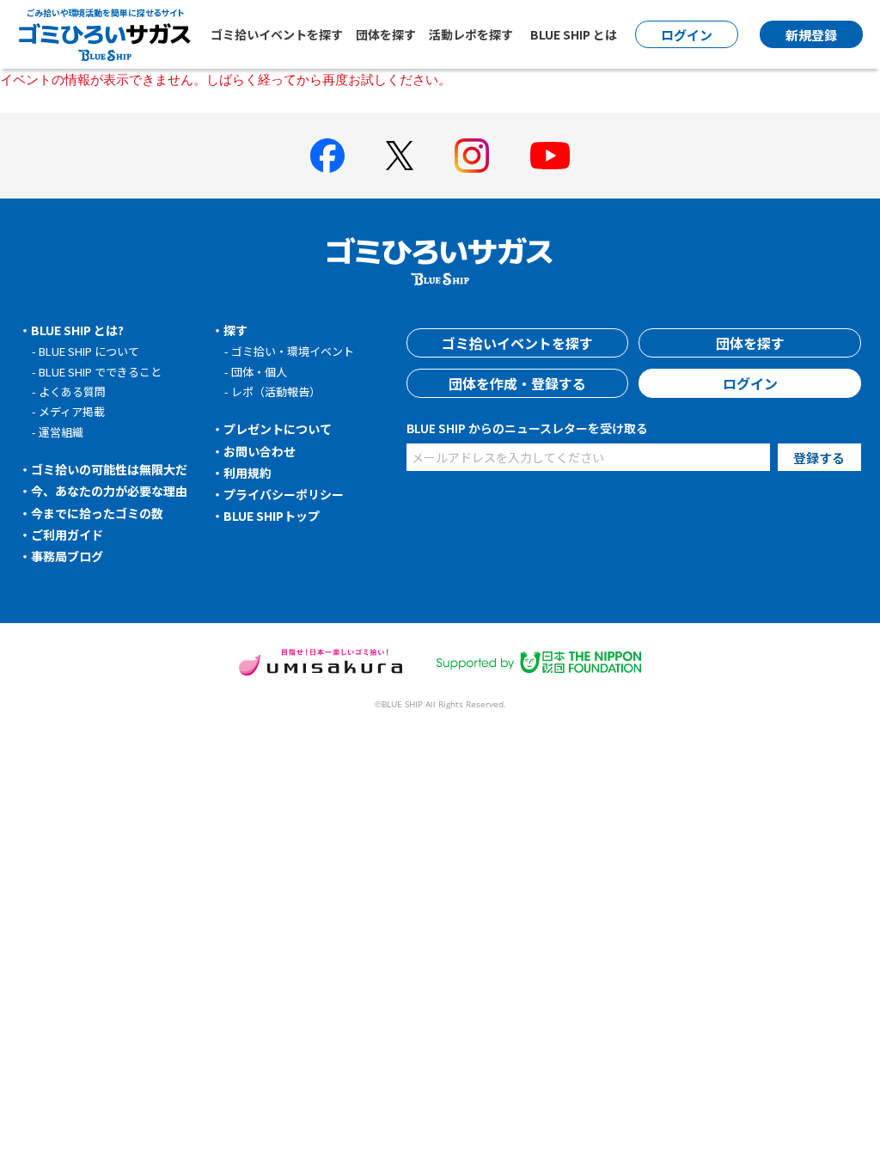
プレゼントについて (277, 428)
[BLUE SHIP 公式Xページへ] (399, 155)
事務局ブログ (67, 556)
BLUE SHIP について (89, 351)
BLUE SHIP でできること (100, 372)
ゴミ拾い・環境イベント (292, 351)
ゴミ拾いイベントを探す (277, 34)
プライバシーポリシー (283, 494)
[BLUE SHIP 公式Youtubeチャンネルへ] (550, 155)
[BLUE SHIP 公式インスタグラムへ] (472, 155)
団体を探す (386, 34)
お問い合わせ (259, 451)
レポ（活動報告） (276, 391)
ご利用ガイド (67, 534)
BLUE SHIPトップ (271, 515)
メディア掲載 (72, 411)
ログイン (750, 383)
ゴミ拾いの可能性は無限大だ (109, 469)
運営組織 (61, 432)
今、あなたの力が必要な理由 (109, 490)
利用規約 (247, 472)
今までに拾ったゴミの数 (97, 513)
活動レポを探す (471, 34)
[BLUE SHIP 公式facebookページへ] (327, 155)
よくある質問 (72, 391)
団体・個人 (259, 372)
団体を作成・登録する (517, 383)
